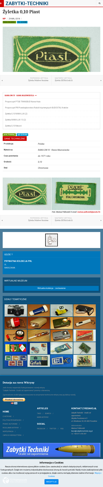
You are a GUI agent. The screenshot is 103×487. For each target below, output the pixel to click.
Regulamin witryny (11, 428)
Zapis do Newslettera (12, 435)
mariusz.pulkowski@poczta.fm (88, 212)
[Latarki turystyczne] (61, 323)
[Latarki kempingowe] (16, 323)
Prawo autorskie (10, 424)
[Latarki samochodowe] (16, 335)
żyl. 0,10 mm (22, 22)
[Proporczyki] (61, 348)
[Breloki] (61, 361)
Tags (39, 413)
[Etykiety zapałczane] (16, 348)
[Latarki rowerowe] (38, 323)
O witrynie (7, 416)
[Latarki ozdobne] (84, 323)
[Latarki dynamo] (84, 310)
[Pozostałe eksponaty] (84, 361)
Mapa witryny (43, 417)
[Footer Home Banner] (51, 450)
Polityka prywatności (12, 420)
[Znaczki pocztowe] (16, 361)
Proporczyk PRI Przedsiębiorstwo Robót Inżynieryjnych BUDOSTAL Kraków (36, 108)
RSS (61, 429)
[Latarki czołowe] (61, 310)
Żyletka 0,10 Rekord (13, 126)
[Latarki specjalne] (38, 335)
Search (48, 413)
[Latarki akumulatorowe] (38, 310)
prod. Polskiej (9, 22)
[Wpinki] (84, 348)
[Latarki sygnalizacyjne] (61, 335)
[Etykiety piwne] (84, 335)
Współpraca (8, 431)
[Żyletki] (38, 361)
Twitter (52, 429)
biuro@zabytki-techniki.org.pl (82, 431)
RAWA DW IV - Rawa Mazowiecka (20, 95)
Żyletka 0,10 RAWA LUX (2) (16, 114)
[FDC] (38, 348)
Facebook (41, 429)
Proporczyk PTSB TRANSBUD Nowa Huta (22, 102)
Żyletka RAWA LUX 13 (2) (15, 120)
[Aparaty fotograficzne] (16, 310)
